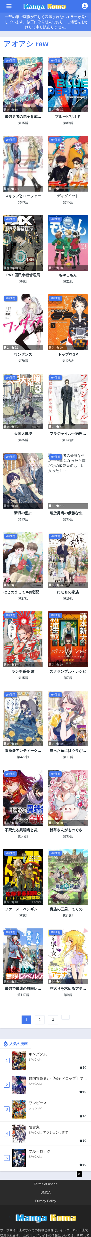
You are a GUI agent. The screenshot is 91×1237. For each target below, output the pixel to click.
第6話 (23, 281)
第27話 (23, 598)
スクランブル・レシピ (68, 671)
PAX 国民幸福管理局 (23, 275)
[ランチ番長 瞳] (23, 639)
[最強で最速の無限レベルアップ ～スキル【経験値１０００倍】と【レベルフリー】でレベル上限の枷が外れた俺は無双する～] (23, 956)
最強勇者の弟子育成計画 (23, 116)
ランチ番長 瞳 (23, 671)
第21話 (68, 281)
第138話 (68, 440)
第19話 (68, 598)
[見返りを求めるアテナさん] (68, 956)
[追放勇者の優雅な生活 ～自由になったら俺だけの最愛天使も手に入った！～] (68, 480)
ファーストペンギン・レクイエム (23, 909)
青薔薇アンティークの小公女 (23, 750)
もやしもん (68, 275)
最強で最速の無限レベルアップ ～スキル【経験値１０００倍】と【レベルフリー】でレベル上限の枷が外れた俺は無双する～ (23, 988)
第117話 (23, 995)
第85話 (23, 440)
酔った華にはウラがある (68, 750)
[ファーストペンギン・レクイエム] (23, 877)
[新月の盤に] (23, 480)
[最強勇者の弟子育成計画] (23, 84)
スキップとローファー (23, 196)
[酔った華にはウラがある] (68, 718)
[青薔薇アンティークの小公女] (23, 718)
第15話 (23, 123)
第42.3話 (23, 757)
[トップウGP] (68, 322)
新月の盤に (23, 513)
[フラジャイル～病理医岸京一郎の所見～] (68, 401)
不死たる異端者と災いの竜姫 (23, 830)
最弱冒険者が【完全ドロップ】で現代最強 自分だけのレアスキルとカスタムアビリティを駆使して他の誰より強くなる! (58, 1078)
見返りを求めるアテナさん (68, 988)
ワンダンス (23, 354)
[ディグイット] (68, 163)
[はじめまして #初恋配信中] (23, 560)
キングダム (38, 1054)
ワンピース (38, 1103)
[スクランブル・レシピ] (68, 639)
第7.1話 (68, 915)
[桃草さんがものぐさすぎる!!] (68, 797)
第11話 (68, 757)
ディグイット (68, 196)
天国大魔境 (23, 433)
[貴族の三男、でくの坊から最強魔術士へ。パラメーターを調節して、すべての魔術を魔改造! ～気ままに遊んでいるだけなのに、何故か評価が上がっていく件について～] (68, 877)
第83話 (23, 202)
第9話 (68, 995)
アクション (51, 1132)
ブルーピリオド (68, 116)
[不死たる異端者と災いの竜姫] (23, 797)
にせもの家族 (68, 592)
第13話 (23, 519)
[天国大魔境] (23, 401)
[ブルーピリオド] (68, 84)
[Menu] (9, 6)
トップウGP (68, 354)
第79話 (23, 361)
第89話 (68, 123)
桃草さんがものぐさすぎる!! (68, 830)
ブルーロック (39, 1151)
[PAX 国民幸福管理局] (23, 243)
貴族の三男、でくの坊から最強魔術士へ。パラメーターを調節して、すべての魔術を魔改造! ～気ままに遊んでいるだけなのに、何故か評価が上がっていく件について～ (68, 909)
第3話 (23, 915)
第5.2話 (23, 836)
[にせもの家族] (68, 560)
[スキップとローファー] (23, 163)
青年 (65, 1132)
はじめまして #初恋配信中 (23, 592)
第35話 (68, 519)
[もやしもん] (68, 243)
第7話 (68, 678)
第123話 (68, 361)
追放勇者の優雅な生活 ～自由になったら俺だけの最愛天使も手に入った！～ (68, 513)
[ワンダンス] (23, 322)
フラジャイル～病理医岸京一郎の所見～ (68, 433)
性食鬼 (34, 1127)
